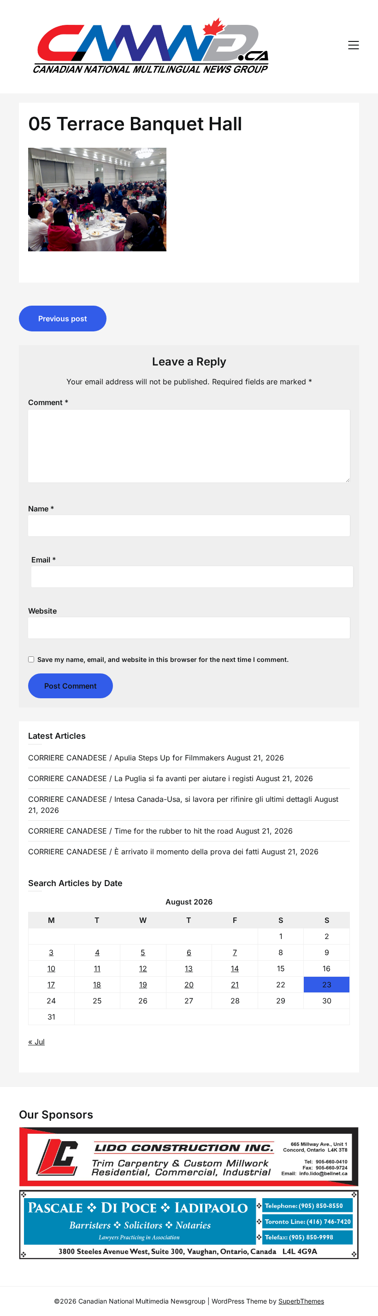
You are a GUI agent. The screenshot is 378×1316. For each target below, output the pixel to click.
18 (97, 984)
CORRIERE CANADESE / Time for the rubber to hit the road (130, 830)
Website (42, 610)
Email (43, 559)
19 (143, 984)
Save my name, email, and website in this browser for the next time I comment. (163, 659)
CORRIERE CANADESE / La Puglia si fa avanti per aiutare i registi (141, 778)
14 (235, 968)
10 (51, 968)
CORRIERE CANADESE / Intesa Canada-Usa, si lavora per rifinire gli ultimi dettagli (170, 799)
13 (189, 968)
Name (41, 508)
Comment (48, 402)
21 (235, 984)
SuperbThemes (301, 1301)
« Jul (36, 1041)
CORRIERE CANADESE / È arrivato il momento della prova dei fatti (143, 851)
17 (51, 984)
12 (143, 968)
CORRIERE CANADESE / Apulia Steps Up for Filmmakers (126, 757)
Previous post (62, 318)
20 (189, 984)
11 (97, 968)
